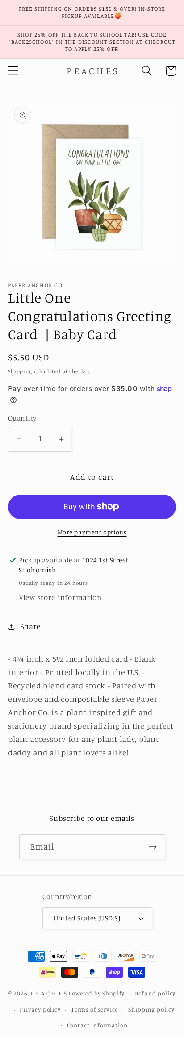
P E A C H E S (48, 993)
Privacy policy (40, 1009)
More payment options (92, 532)
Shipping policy (151, 1009)
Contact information (97, 1025)
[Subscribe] (153, 846)
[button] (13, 71)
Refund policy (155, 993)
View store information (60, 597)
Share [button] (31, 626)
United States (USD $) (87, 918)
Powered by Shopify (96, 993)
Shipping (20, 371)
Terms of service (94, 1009)
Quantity (22, 418)
